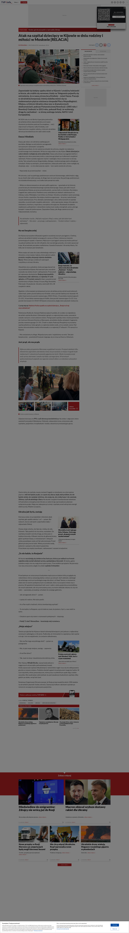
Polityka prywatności (38, 930)
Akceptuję (115, 925)
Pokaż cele (115, 928)
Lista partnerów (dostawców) (63, 928)
